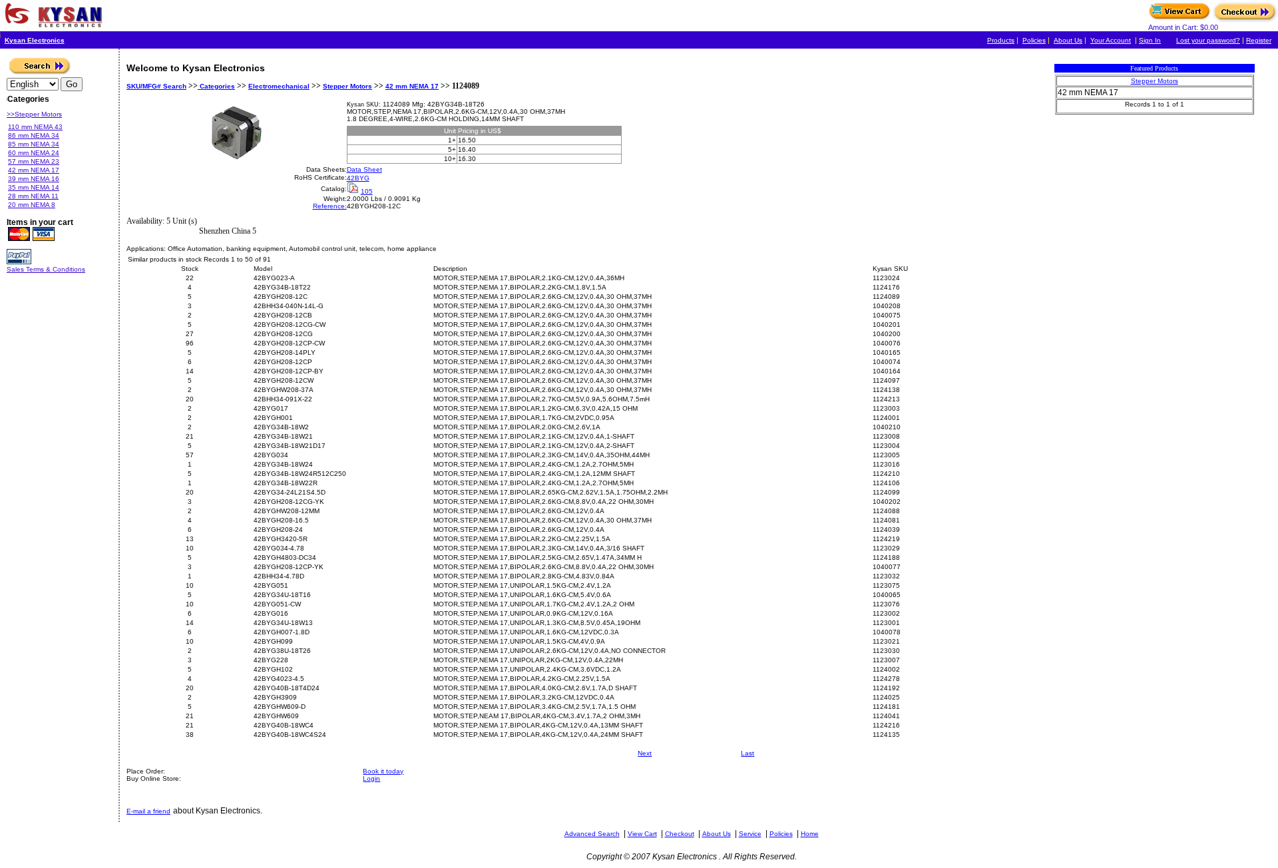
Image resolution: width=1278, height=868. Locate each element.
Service (750, 833)
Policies (1034, 40)
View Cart (642, 833)
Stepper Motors (347, 86)
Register (1258, 40)
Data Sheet (364, 169)
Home (810, 833)
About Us (1068, 40)
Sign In (1150, 40)
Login (371, 778)
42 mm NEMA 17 (412, 86)
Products (1000, 40)
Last (747, 753)
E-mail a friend (148, 811)
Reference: (330, 206)
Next (645, 753)
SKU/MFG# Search (156, 86)
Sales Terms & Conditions (46, 269)
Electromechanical (279, 86)
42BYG (358, 178)
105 (367, 191)
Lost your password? (1208, 40)
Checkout (679, 833)
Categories (216, 86)
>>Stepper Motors (34, 114)
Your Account (1110, 40)
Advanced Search (592, 833)
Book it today (383, 771)
